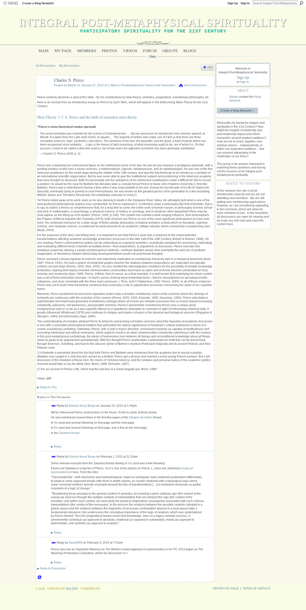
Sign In (245, 3)
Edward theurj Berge (82, 405)
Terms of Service (256, 588)
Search (301, 3)
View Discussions (195, 85)
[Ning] (10, 3)
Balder (72, 85)
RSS (40, 577)
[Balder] (43, 91)
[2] (135, 195)
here (125, 553)
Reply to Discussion (51, 568)
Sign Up (232, 3)
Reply (56, 446)
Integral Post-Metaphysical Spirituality (153, 22)
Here (108, 468)
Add (210, 67)
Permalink (53, 406)
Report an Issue (226, 588)
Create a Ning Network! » (237, 110)
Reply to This (47, 387)
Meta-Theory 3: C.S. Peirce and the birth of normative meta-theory (87, 116)
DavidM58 (75, 542)
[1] (194, 184)
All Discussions (45, 65)
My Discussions (69, 65)
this (56, 422)
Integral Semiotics (140, 417)
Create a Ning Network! (38, 3)
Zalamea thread (69, 433)
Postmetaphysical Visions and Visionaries (148, 85)
